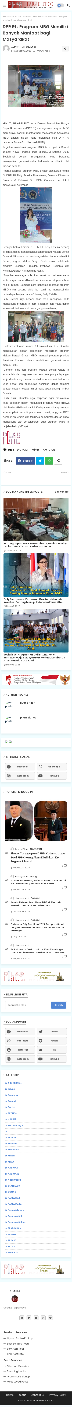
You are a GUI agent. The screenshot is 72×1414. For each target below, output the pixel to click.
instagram (23, 775)
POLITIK (12, 1234)
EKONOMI (22, 449)
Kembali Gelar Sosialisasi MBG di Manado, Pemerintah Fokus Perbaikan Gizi (36, 904)
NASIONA (13, 1167)
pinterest (22, 1049)
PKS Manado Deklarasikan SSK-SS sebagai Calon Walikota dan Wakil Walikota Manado (37, 951)
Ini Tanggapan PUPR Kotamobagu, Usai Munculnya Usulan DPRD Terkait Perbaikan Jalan (35, 545)
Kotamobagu (15, 1125)
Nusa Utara (14, 1179)
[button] (68, 5)
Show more (62, 491)
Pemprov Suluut (17, 1222)
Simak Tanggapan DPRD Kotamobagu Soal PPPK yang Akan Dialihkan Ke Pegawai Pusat (37, 857)
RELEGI (11, 1246)
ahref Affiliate (15, 1354)
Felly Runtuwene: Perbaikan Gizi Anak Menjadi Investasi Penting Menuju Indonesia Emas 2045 (33, 601)
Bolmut (12, 1101)
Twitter (40, 461)
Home (6, 16)
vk (54, 1049)
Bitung (11, 1088)
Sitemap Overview (18, 1366)
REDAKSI (12, 1240)
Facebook (27, 460)
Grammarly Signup (18, 1376)
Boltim (11, 1107)
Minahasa (13, 1149)
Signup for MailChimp (20, 1338)
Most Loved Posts (17, 1381)
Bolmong (13, 1095)
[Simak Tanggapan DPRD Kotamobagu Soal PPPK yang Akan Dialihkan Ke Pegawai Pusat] (36, 820)
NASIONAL (17, 16)
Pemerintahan (16, 1210)
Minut (35, 449)
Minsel (11, 1155)
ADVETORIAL (15, 1083)
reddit (54, 1040)
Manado (12, 1143)
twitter (54, 1031)
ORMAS (12, 1191)
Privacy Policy (57, 1395)
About (22, 1395)
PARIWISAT (14, 1198)
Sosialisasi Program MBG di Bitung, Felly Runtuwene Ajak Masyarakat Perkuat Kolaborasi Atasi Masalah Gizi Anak (34, 657)
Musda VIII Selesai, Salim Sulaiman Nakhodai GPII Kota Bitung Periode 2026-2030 (38, 882)
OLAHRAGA (14, 1185)
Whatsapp (49, 461)
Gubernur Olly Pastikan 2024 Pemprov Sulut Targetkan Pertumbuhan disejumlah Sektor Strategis (37, 927)
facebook (22, 766)
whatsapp (54, 766)
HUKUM (12, 1119)
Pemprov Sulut (16, 1216)
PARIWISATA (15, 1204)
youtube (54, 775)
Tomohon (13, 1252)
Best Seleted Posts (18, 1343)
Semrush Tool (15, 1348)
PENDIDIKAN (14, 1228)
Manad (12, 1137)
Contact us (38, 1395)
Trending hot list (17, 1371)
